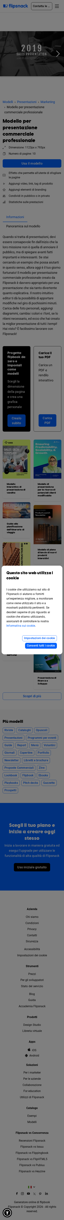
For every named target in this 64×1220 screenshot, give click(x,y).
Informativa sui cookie (20, 625)
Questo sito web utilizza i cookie (29, 575)
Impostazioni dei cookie (39, 638)
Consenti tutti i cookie (41, 645)
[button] (7, 1212)
